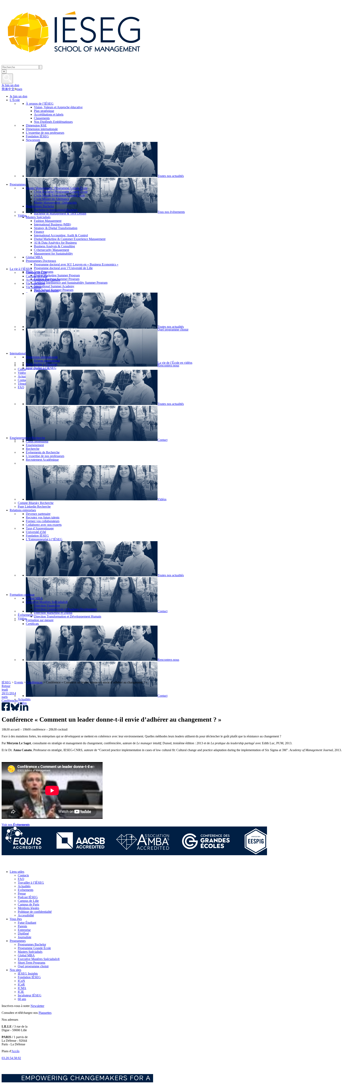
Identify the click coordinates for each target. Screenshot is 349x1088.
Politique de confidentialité (35, 911)
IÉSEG (6, 682)
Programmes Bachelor (32, 944)
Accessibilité (26, 915)
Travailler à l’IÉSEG (31, 882)
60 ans (22, 999)
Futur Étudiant (27, 922)
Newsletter (37, 1006)
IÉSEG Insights (28, 973)
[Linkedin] (42, 865)
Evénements (25, 890)
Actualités (24, 886)
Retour (6, 686)
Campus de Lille (28, 900)
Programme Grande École (34, 948)
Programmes (18, 941)
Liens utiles (17, 871)
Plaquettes (45, 1012)
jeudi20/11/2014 (9, 691)
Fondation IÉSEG (29, 977)
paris (5, 697)
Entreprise (24, 930)
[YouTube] (33, 865)
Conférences (34, 682)
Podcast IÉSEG (28, 897)
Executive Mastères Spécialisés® (39, 959)
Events (18, 682)
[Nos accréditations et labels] (134, 854)
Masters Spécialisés (30, 951)
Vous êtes (16, 919)
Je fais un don (10, 85)
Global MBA (26, 955)
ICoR (21, 984)
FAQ (21, 879)
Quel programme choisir (33, 966)
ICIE (21, 991)
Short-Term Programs (31, 962)
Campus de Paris (28, 904)
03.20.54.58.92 (11, 1058)
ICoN (21, 981)
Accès (15, 1051)
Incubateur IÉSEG (29, 995)
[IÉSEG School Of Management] (84, 63)
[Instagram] (24, 865)
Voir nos (16, 824)
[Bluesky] (15, 865)
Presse (22, 893)
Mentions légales (28, 908)
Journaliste (24, 937)
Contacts (23, 875)
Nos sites (15, 970)
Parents (22, 926)
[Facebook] (6, 865)
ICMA (22, 988)
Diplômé (23, 933)
